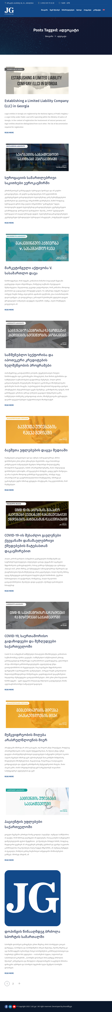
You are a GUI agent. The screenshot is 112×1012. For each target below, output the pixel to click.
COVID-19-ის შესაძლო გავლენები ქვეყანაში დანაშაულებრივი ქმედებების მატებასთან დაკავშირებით (33, 543)
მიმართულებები (68, 10)
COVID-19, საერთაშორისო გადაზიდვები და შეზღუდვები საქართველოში (30, 641)
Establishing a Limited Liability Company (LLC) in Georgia (37, 103)
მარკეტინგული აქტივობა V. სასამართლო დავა (28, 270)
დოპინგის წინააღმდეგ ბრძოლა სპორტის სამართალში (32, 934)
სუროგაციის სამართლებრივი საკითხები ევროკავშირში (30, 180)
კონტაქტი (97, 10)
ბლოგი (79, 10)
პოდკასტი (87, 10)
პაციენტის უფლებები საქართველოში (23, 824)
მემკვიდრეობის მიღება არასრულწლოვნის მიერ (26, 737)
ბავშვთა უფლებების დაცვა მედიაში (36, 450)
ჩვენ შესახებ (55, 10)
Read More (9, 133)
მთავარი (44, 10)
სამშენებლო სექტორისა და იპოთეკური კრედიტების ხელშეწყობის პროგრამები (29, 360)
